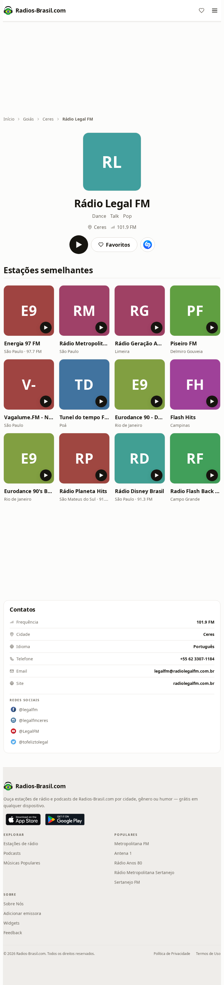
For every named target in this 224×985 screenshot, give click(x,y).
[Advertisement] (112, 69)
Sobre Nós (14, 903)
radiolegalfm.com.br (193, 683)
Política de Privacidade (172, 953)
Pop (127, 216)
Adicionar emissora (22, 913)
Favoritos (118, 244)
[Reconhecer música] (147, 244)
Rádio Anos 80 (128, 863)
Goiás (28, 119)
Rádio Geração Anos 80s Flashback (139, 343)
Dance (99, 216)
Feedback (13, 932)
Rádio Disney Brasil (139, 491)
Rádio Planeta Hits (83, 491)
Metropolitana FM (131, 843)
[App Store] (23, 819)
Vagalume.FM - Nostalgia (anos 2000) (29, 417)
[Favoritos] (201, 10)
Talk (114, 216)
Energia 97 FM (22, 343)
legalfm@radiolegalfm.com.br (184, 671)
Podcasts (12, 853)
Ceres (48, 119)
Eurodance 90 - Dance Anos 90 (139, 417)
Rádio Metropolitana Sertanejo (144, 872)
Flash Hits (183, 417)
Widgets (12, 923)
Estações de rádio (21, 843)
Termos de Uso (208, 953)
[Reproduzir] (78, 244)
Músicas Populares (22, 863)
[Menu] (214, 10)
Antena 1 (123, 853)
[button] (29, 310)
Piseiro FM (183, 343)
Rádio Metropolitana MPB (84, 343)
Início (9, 119)
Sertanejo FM (127, 882)
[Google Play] (65, 819)
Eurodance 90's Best (29, 491)
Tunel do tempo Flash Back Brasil (84, 417)
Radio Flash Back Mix (195, 491)
